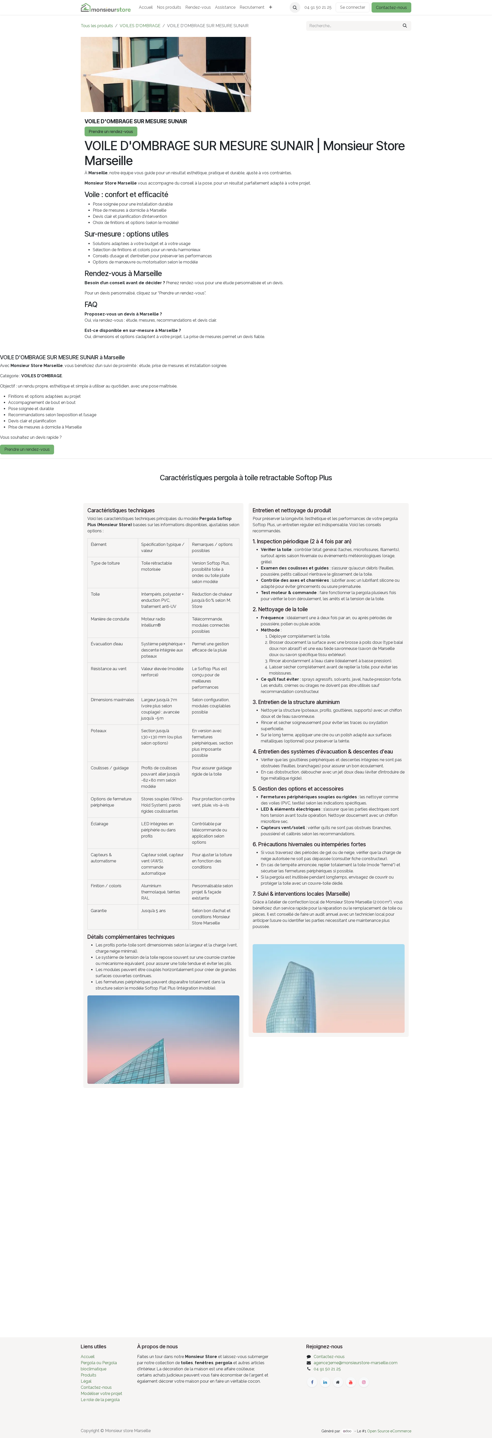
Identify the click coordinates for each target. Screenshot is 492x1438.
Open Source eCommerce (389, 1431)
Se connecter (352, 7)
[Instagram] (364, 1382)
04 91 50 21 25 (327, 1368)
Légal (86, 1381)
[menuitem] (146, 7)
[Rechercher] (404, 26)
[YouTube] (351, 1382)
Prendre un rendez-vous (111, 131)
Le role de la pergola (100, 1399)
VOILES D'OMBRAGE (140, 25)
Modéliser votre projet (101, 1393)
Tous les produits (97, 25)
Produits (88, 1375)
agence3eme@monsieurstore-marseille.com (355, 1362)
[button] (295, 7)
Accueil (88, 1356)
